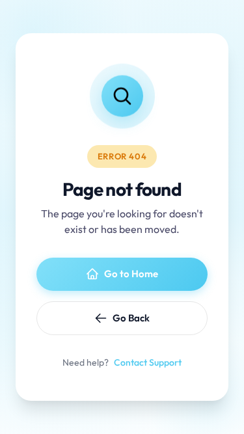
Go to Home (131, 273)
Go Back (131, 318)
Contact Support (148, 362)
